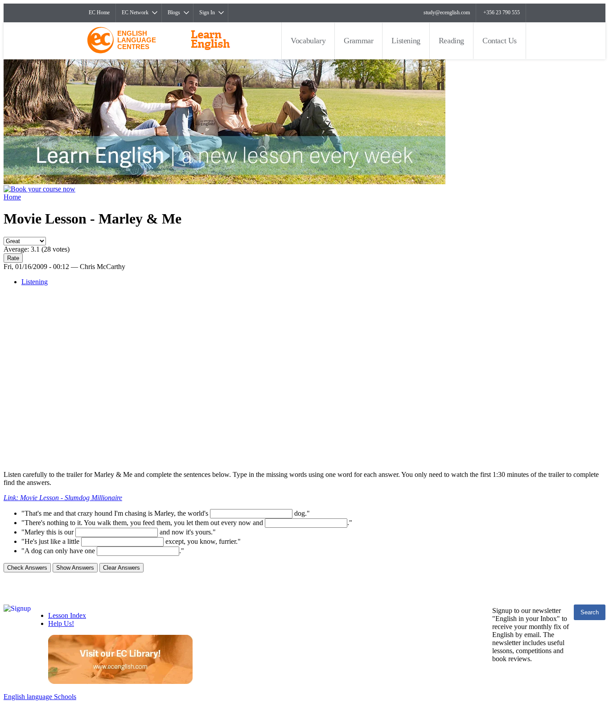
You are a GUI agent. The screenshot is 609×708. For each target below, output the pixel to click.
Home (12, 197)
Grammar (358, 40)
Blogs (174, 12)
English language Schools (40, 696)
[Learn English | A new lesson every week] (224, 182)
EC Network (135, 12)
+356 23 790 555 (501, 12)
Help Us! (61, 623)
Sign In (207, 12)
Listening (405, 40)
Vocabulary (308, 40)
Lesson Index (67, 615)
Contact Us (499, 40)
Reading (451, 40)
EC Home (99, 12)
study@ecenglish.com (447, 12)
